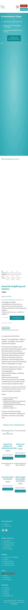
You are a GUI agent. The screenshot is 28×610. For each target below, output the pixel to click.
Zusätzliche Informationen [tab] (10, 330)
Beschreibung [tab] (6, 327)
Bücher (10, 323)
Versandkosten (8, 296)
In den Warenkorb (17, 318)
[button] (2, 607)
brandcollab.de (14, 603)
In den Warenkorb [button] (7, 458)
